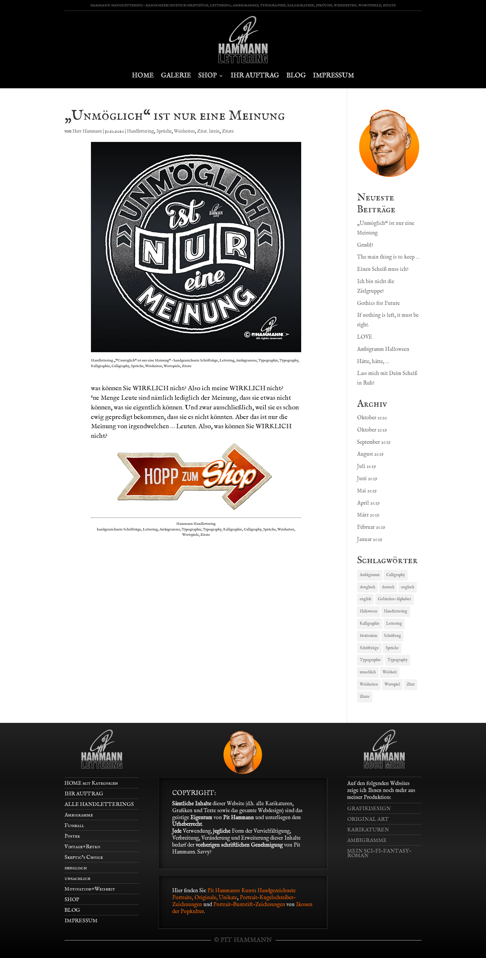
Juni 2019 (367, 479)
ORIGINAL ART (368, 819)
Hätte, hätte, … (373, 361)
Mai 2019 (367, 491)
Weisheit (390, 672)
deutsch (388, 587)
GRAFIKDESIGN (369, 809)
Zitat (411, 684)
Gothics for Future (378, 303)
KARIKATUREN (368, 830)
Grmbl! (365, 245)
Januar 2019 (369, 539)
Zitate (228, 131)
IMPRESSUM (333, 75)
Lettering (394, 623)
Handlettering (140, 131)
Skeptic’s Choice (83, 857)
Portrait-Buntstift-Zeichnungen (249, 904)
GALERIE (176, 75)
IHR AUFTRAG (255, 75)
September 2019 (373, 442)
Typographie (370, 659)
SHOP (207, 75)
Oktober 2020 (372, 418)
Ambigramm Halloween (383, 349)
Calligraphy (395, 574)
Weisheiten (184, 131)
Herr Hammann (87, 131)
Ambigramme (78, 815)
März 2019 (368, 515)
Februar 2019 (371, 527)
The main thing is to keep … (388, 257)
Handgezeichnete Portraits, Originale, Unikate (234, 894)
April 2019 (368, 503)
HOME (143, 75)
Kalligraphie (370, 623)
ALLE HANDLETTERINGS (99, 804)
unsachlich (368, 672)
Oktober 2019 (372, 430)
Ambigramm (370, 574)
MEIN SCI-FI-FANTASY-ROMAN (379, 853)
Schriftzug (392, 635)
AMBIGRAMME (367, 840)
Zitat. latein (208, 131)
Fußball (74, 825)
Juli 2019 (366, 466)
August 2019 (370, 454)
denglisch (367, 587)
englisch (407, 587)
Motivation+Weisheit (89, 889)
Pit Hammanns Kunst (231, 891)
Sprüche (164, 131)
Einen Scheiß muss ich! (383, 269)
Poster (72, 836)
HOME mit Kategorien (91, 783)
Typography (397, 659)
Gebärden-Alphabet (394, 599)
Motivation (368, 635)
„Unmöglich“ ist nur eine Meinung (174, 116)
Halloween (368, 611)
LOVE (364, 337)
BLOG (296, 75)
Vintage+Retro (82, 847)
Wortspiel (392, 684)
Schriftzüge (369, 648)
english (365, 599)
